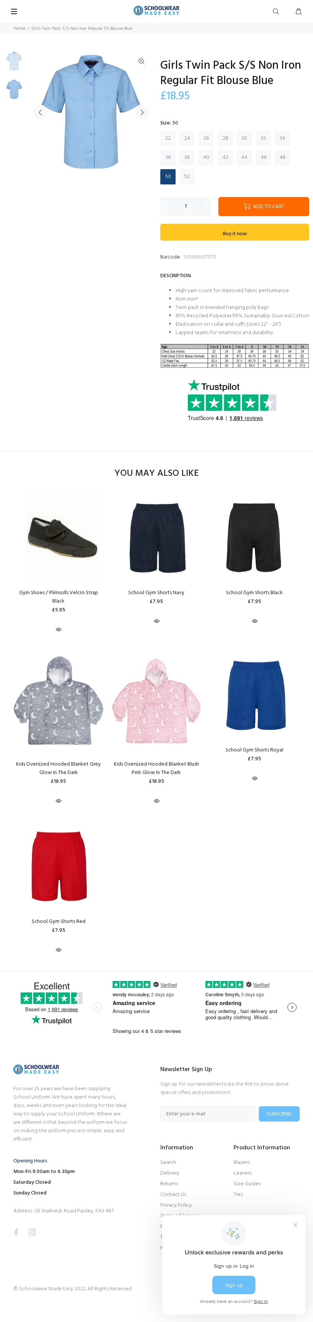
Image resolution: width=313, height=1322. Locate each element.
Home (19, 28)
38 (187, 157)
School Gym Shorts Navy (156, 592)
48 (282, 157)
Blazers (242, 1162)
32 (263, 138)
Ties (238, 1194)
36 (168, 157)
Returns (169, 1184)
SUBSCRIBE (279, 1114)
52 (187, 176)
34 (282, 138)
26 (206, 138)
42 (225, 157)
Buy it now (235, 233)
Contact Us (173, 1194)
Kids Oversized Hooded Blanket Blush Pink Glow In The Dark (156, 768)
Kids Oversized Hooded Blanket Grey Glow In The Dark (58, 768)
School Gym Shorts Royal (254, 750)
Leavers (243, 1173)
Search (168, 1162)
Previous (40, 112)
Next (141, 112)
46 (263, 157)
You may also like (157, 474)
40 (206, 157)
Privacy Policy (176, 1205)
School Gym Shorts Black (254, 592)
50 (168, 176)
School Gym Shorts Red (59, 921)
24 (187, 138)
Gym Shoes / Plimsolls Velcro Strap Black (58, 597)
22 (168, 138)
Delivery (169, 1173)
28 (225, 138)
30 (244, 138)
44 (244, 157)
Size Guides (247, 1184)
